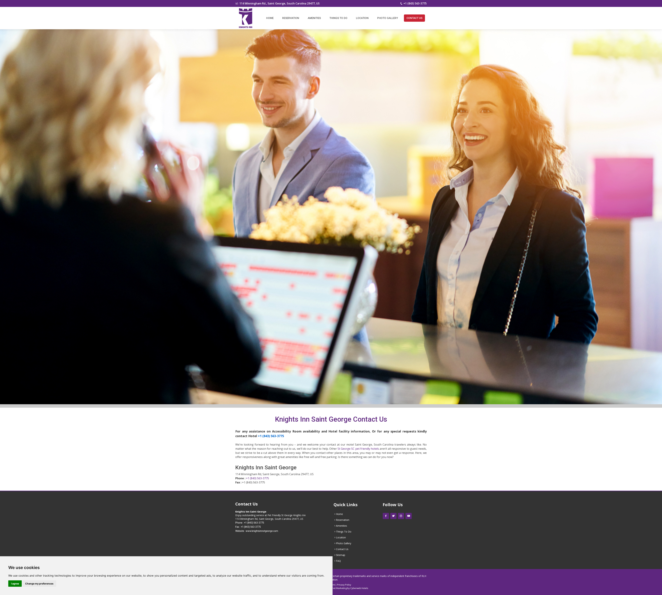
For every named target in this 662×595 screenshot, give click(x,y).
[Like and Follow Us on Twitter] (393, 516)
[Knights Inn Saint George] (245, 18)
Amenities (314, 18)
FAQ (338, 561)
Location (362, 18)
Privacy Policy (344, 584)
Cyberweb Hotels (359, 588)
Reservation (290, 18)
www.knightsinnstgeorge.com (262, 531)
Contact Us (414, 18)
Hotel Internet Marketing (334, 588)
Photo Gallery (387, 18)
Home (270, 18)
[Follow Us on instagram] (401, 516)
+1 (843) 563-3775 (415, 3)
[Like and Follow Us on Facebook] (386, 516)
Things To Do (338, 18)
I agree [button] (15, 583)
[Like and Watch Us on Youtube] (408, 516)
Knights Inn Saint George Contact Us (331, 419)
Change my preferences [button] (39, 583)
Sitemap (340, 555)
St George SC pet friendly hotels (358, 449)
